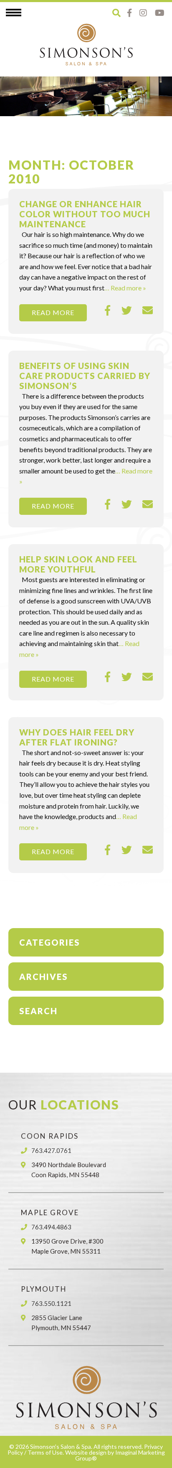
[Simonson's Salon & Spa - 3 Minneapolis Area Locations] (86, 44)
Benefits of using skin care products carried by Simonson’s (84, 376)
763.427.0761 (51, 1150)
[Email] (147, 310)
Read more (53, 312)
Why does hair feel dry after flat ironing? (76, 737)
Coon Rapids (49, 1136)
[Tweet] (126, 310)
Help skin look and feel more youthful (78, 564)
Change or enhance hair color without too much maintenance (84, 214)
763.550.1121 (51, 1303)
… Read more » (125, 288)
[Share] (108, 310)
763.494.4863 (51, 1227)
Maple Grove (50, 1212)
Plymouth (44, 1289)
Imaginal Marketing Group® (120, 1455)
